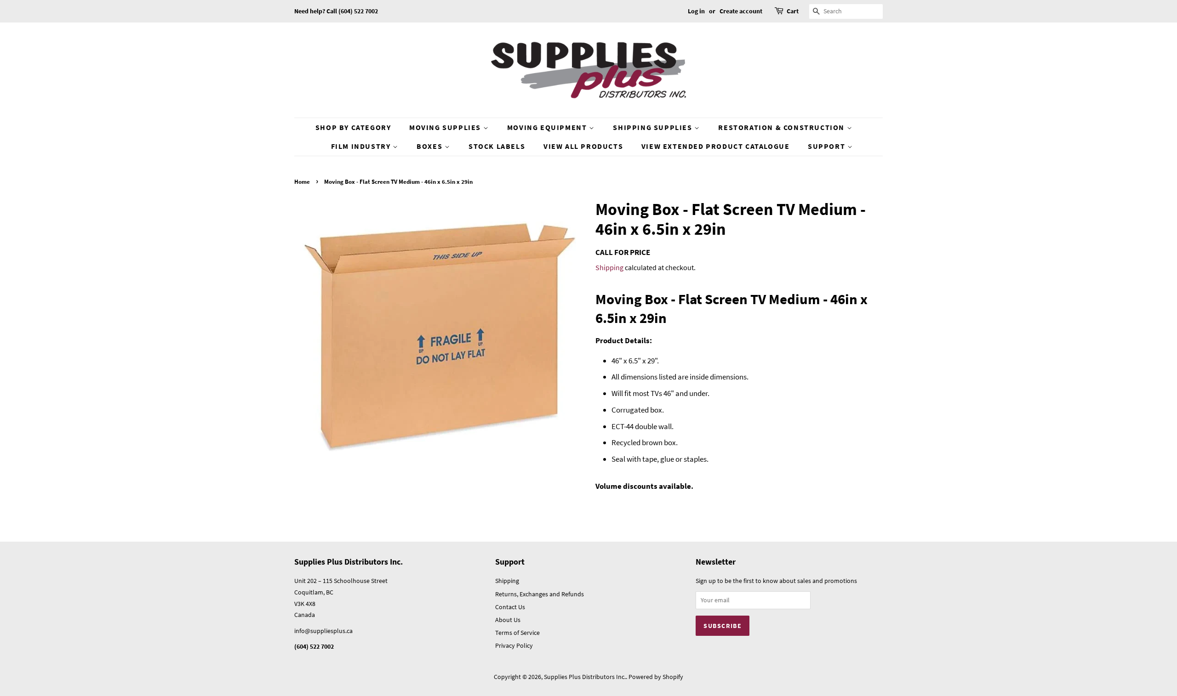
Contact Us (510, 607)
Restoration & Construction (782, 127)
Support (827, 146)
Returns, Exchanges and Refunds (539, 594)
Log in (696, 11)
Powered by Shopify (655, 677)
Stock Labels (497, 146)
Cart (793, 11)
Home (302, 181)
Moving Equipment (548, 127)
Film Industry (362, 146)
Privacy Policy (514, 645)
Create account (741, 11)
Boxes (431, 146)
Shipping (609, 267)
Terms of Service (517, 632)
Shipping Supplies (653, 127)
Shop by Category (353, 127)
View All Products (583, 146)
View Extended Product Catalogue (715, 146)
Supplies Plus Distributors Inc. (585, 677)
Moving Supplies (446, 127)
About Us (507, 620)
